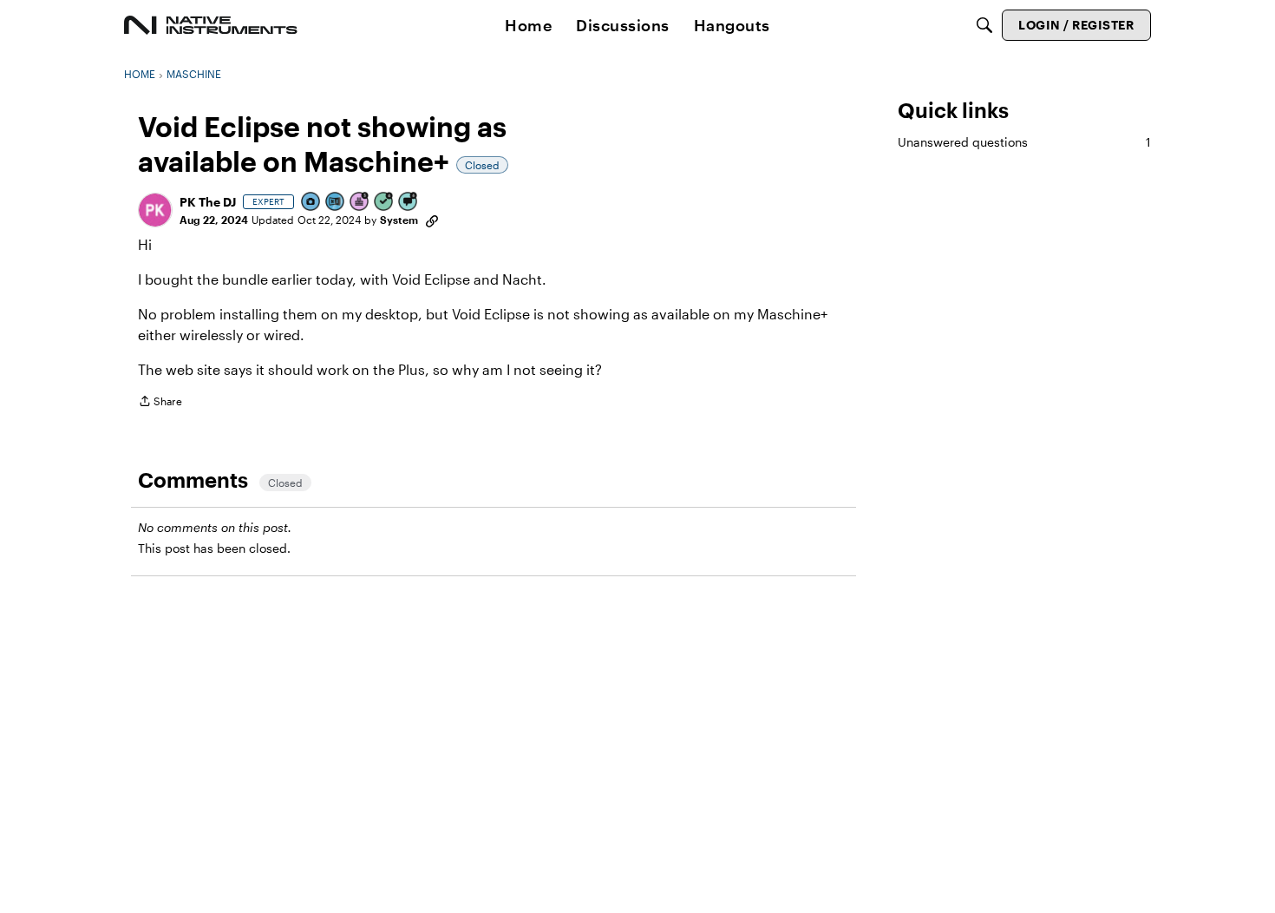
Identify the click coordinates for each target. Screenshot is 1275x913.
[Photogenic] (311, 202)
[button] (155, 210)
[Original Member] (335, 202)
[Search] (984, 25)
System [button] (399, 219)
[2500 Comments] (408, 202)
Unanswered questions (1024, 142)
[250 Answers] (384, 202)
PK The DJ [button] (208, 201)
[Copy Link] (432, 219)
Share (160, 403)
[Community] (211, 25)
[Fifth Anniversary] (360, 202)
